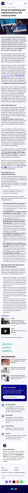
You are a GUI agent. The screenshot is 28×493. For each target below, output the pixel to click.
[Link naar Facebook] (6, 481)
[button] (25, 3)
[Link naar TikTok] (14, 481)
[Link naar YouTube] (17, 481)
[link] (7, 344)
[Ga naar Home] (3, 3)
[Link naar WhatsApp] (21, 481)
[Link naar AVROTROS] (12, 489)
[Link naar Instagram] (10, 481)
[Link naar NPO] (16, 489)
